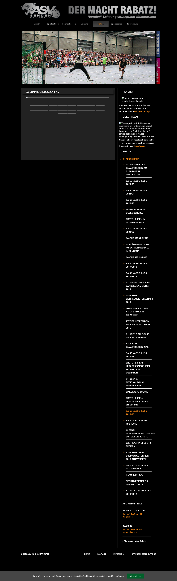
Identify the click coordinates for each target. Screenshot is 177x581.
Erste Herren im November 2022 (135, 221)
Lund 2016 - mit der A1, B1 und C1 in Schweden (137, 311)
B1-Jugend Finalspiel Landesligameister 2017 (138, 286)
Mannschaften (69, 24)
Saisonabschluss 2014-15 (136, 413)
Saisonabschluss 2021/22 (136, 230)
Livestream (139, 146)
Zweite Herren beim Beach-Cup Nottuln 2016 (138, 324)
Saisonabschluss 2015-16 (136, 355)
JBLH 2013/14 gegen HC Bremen (139, 445)
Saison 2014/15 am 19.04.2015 (136, 422)
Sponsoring (116, 24)
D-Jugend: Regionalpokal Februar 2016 (135, 382)
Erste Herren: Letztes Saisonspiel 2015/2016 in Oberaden (138, 367)
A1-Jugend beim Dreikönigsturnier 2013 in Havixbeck (137, 455)
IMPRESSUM (118, 554)
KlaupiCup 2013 (135, 475)
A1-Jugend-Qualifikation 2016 (137, 345)
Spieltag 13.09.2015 (137, 392)
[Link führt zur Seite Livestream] (137, 133)
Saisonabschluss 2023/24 (136, 192)
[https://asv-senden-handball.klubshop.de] (137, 101)
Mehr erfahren (117, 576)
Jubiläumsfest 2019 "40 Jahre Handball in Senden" (137, 247)
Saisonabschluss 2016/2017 (136, 275)
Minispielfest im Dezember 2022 (135, 211)
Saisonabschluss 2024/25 (136, 182)
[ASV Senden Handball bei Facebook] (159, 44)
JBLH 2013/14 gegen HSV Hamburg (137, 467)
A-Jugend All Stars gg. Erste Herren (137, 336)
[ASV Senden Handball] (41, 20)
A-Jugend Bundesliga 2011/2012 (138, 492)
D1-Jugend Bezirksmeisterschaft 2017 (139, 298)
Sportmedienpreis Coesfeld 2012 (137, 483)
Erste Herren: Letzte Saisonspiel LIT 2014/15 (137, 401)
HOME (87, 554)
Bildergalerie (131, 159)
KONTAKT (101, 554)
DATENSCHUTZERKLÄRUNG (144, 554)
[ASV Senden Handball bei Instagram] (159, 71)
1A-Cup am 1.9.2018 (136, 257)
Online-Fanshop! (142, 111)
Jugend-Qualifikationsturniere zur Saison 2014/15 (139, 433)
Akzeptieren (135, 576)
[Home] (25, 24)
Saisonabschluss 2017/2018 (136, 265)
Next (151, 56)
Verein (37, 24)
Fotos (101, 24)
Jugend (84, 24)
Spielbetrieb (53, 24)
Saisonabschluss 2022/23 (136, 202)
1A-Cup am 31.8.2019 (137, 238)
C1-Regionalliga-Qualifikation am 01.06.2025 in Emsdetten (136, 169)
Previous (25, 56)
